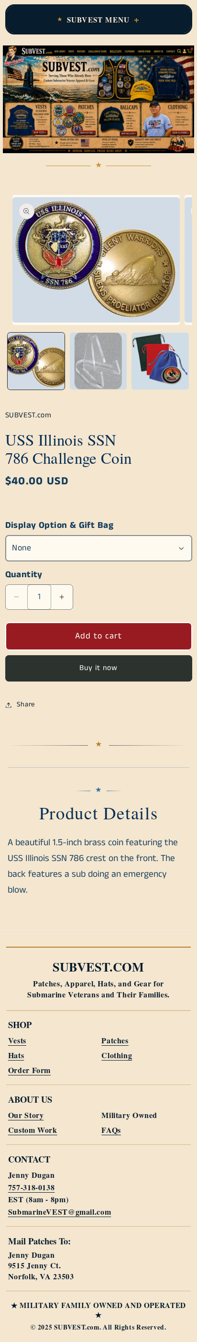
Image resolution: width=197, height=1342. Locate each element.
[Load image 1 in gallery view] (36, 361)
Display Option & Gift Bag (59, 525)
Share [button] (26, 704)
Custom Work (32, 1129)
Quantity (24, 575)
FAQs (111, 1129)
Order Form (29, 1069)
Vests (17, 1040)
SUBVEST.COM (98, 967)
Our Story (26, 1114)
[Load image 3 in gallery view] (159, 361)
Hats (16, 1055)
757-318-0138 (31, 1187)
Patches (114, 1040)
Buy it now (98, 668)
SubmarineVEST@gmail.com (59, 1211)
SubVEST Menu (98, 19)
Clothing (116, 1055)
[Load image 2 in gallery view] (98, 361)
